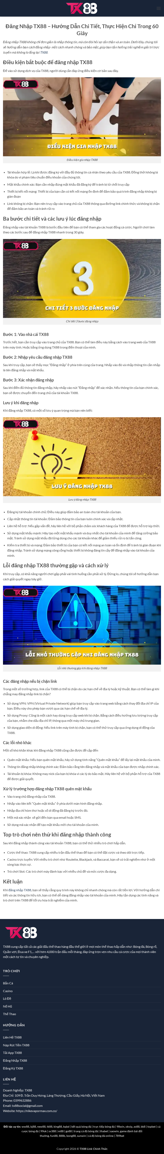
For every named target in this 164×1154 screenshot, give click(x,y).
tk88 (49, 1126)
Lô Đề (7, 998)
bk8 (143, 1126)
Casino (8, 991)
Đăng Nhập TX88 (15, 1060)
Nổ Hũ (7, 1006)
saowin (114, 1131)
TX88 (43, 52)
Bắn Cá (8, 983)
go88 (69, 1131)
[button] (158, 8)
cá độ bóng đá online (100, 1135)
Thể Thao (9, 1014)
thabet (104, 1131)
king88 (58, 1126)
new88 (41, 1126)
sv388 (52, 1131)
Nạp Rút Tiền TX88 (16, 1045)
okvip (129, 1126)
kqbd (66, 1126)
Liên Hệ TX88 (12, 1037)
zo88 (137, 1126)
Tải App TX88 (12, 1052)
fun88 (54, 1135)
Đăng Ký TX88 (13, 1068)
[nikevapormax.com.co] (82, 8)
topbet (151, 1126)
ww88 (25, 1126)
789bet (119, 1135)
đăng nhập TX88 (19, 890)
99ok (43, 1131)
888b (62, 1135)
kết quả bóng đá (81, 1126)
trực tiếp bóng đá (104, 1126)
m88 (61, 1131)
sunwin (81, 1135)
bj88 (33, 1126)
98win (120, 1126)
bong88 (71, 1135)
